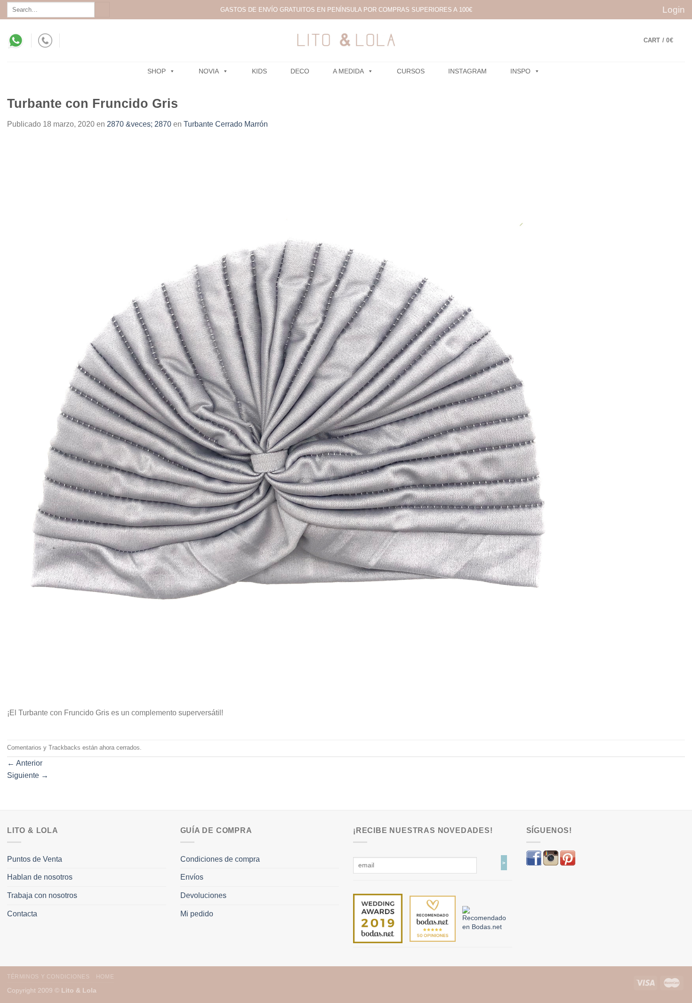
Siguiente (27, 775)
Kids (259, 71)
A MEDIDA (348, 71)
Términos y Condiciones (48, 976)
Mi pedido (196, 914)
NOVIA (209, 71)
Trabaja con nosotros (42, 895)
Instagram (467, 71)
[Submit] (102, 9)
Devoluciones (203, 895)
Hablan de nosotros (39, 877)
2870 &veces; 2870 (139, 124)
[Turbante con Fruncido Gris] (289, 424)
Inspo (520, 71)
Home (105, 976)
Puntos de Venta (34, 859)
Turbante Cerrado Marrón (226, 124)
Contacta (22, 914)
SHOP (156, 71)
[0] (377, 918)
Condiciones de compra (220, 859)
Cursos (411, 71)
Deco (299, 71)
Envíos (191, 877)
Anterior (24, 763)
